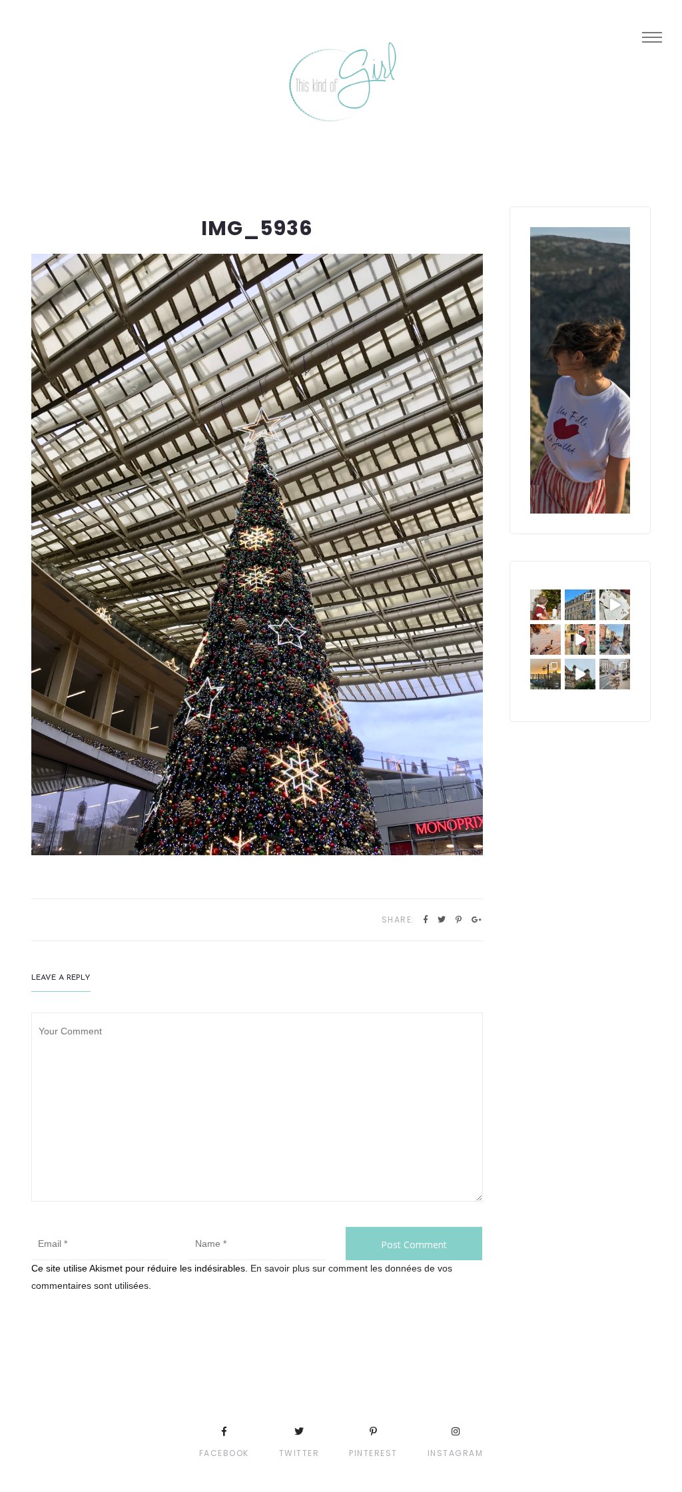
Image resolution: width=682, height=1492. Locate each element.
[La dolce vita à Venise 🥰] (614, 639)
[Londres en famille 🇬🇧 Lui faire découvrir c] (614, 674)
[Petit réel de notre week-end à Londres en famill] (580, 674)
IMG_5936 (257, 228)
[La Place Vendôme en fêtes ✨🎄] (580, 604)
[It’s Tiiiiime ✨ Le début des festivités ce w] (545, 604)
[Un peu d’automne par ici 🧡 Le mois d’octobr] (545, 639)
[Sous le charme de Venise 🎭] (580, 639)
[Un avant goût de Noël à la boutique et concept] (614, 604)
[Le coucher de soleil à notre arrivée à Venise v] (545, 674)
